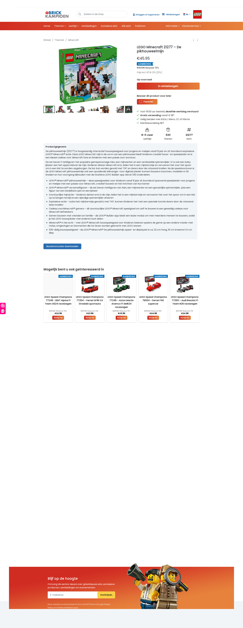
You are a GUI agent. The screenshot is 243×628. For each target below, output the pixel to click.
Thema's (59, 26)
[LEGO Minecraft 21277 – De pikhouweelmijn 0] (49, 109)
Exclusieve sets (109, 26)
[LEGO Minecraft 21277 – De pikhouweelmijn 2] (70, 109)
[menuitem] (193, 40)
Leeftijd (72, 26)
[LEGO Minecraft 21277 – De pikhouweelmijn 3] (81, 109)
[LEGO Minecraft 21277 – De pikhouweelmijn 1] (61, 109)
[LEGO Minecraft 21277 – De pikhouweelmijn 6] (118, 109)
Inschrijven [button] (106, 594)
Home (46, 26)
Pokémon (140, 26)
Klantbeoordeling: (152, 123)
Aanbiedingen (89, 26)
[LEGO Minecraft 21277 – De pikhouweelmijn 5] (106, 109)
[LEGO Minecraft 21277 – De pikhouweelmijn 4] (93, 109)
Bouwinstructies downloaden (62, 246)
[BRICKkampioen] (57, 14)
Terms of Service (65, 607)
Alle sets (126, 26)
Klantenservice (190, 26)
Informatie (171, 26)
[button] (79, 14)
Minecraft (73, 40)
